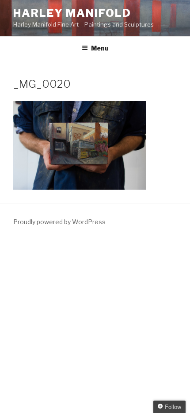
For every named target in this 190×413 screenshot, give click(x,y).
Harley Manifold (72, 13)
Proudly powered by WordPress (59, 222)
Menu (100, 48)
